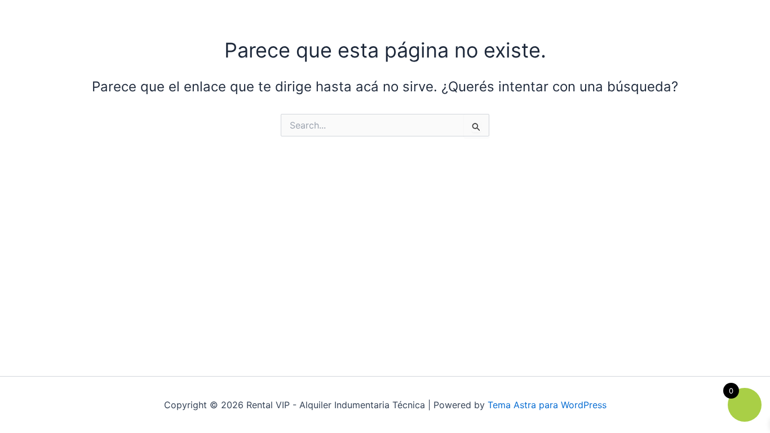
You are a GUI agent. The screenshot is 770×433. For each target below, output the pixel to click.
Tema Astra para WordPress (547, 404)
